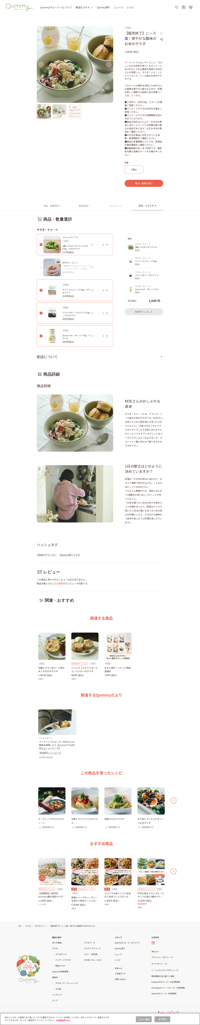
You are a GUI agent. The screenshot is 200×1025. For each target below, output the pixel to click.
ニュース (118, 7)
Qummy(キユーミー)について (56, 7)
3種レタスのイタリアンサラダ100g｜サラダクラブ (75, 247)
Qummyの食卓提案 (60, 971)
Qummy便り (103, 7)
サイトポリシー (158, 963)
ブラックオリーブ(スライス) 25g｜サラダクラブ (76, 314)
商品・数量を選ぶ (144, 183)
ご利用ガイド (120, 973)
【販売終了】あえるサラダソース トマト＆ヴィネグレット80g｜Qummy (76, 267)
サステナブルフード (92, 948)
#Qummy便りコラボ (70, 555)
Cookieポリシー (63, 1020)
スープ (55, 1000)
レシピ (130, 7)
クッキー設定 (143, 1019)
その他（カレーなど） (93, 960)
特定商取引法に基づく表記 (162, 976)
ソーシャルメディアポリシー (163, 970)
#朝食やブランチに (46, 555)
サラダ (55, 948)
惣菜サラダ (60, 965)
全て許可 (162, 1019)
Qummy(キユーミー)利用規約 (163, 993)
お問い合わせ (120, 979)
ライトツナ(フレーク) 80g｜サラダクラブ (76, 291)
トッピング (57, 994)
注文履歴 (58, 583)
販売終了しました (144, 311)
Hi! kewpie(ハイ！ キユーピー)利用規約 (168, 987)
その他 (58, 989)
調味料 (55, 977)
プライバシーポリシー (160, 957)
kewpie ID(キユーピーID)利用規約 (165, 981)
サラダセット (61, 954)
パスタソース (89, 942)
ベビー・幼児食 (90, 954)
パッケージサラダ (63, 960)
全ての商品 (57, 942)
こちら (132, 95)
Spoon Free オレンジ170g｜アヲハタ (76, 337)
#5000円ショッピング (50, 753)
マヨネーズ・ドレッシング (66, 983)
